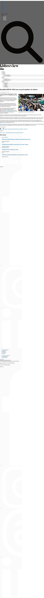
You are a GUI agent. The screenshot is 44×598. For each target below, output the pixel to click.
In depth (4, 4)
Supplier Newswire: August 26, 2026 (10, 149)
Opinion (4, 3)
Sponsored (5, 6)
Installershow (21, 128)
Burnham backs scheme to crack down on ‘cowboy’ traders (15, 144)
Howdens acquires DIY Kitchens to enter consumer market (15, 154)
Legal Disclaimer (5, 356)
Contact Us (2, 359)
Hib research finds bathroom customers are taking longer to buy (16, 139)
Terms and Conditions (6, 355)
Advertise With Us (5, 349)
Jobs (4, 8)
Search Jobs (4, 352)
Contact (4, 9)
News (4, 2)
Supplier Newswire (5, 80)
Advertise (6, 85)
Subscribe (5, 19)
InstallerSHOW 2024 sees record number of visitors (14, 132)
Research (5, 83)
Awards (4, 17)
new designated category (10, 111)
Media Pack (6, 86)
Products (4, 5)
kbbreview (26, 128)
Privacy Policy (4, 357)
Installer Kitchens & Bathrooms (13, 128)
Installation (6, 128)
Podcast (4, 18)
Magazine (5, 16)
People (4, 7)
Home (4, 1)
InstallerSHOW (2, 124)
